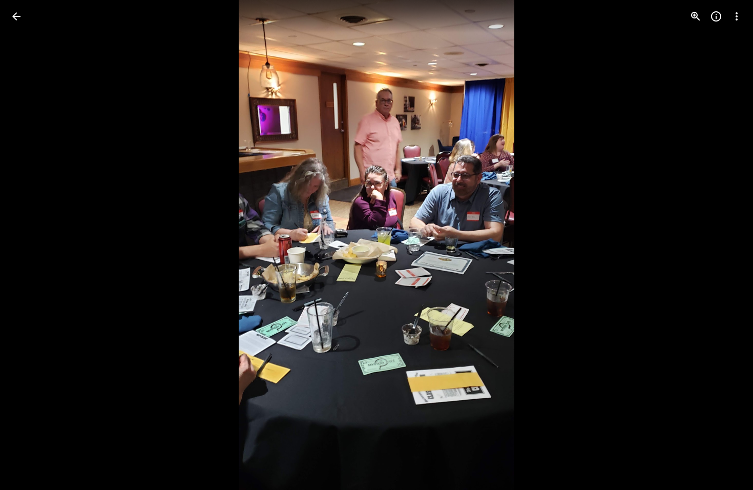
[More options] (736, 16)
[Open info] (716, 16)
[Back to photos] (16, 16)
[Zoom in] (695, 16)
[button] (28, 245)
